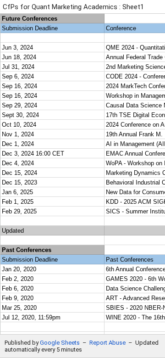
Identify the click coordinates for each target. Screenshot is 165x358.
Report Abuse (107, 342)
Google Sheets (60, 342)
